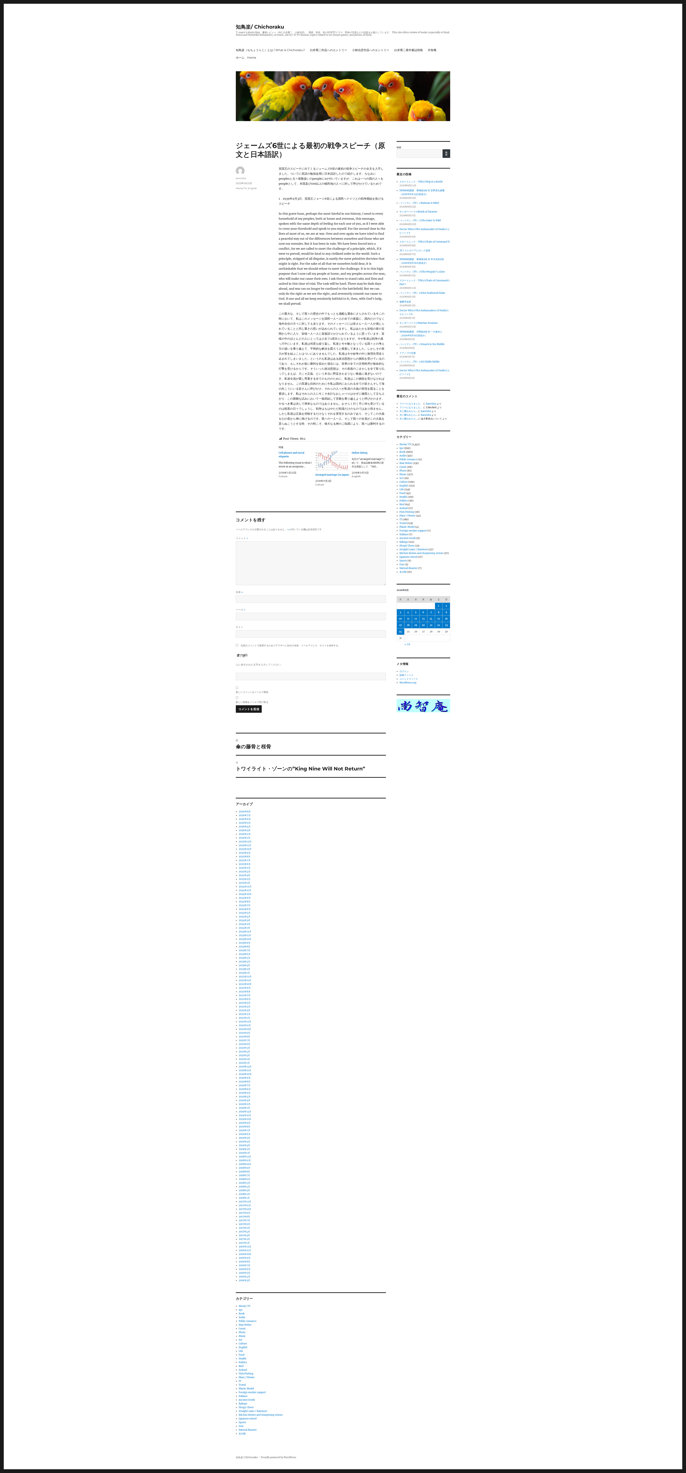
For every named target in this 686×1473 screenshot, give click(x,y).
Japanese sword (248, 1418)
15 (438, 618)
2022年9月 (245, 987)
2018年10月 (245, 1164)
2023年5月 (244, 957)
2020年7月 (244, 1085)
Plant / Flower (247, 1377)
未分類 (242, 1433)
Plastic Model (246, 1388)
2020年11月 (245, 1070)
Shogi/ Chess (246, 1407)
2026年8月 (245, 811)
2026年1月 (244, 837)
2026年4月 (245, 826)
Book (242, 1313)
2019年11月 (245, 1115)
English (252, 188)
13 (423, 618)
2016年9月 (244, 1257)
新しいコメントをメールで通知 (252, 692)
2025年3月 (244, 875)
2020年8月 (244, 1081)
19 (415, 625)
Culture (243, 1343)
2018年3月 (244, 1190)
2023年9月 (244, 942)
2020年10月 (245, 1074)
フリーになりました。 (411, 403)
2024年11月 (245, 890)
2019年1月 (244, 1152)
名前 (239, 592)
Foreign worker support (252, 1392)
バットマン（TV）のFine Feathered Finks (422, 292)
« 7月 (407, 644)
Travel (242, 1384)
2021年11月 (245, 1025)
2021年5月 (244, 1047)
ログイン (404, 671)
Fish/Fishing (246, 1373)
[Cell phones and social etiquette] (297, 464)
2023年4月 (244, 961)
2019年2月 (244, 1149)
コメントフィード (408, 678)
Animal (243, 1369)
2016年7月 (244, 1265)
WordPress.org (407, 682)
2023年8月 (244, 946)
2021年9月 (244, 1032)
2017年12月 (245, 1201)
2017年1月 (244, 1242)
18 (408, 625)
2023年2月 (244, 969)
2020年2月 (244, 1104)
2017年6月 (244, 1224)
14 (431, 618)
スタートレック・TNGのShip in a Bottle (421, 181)
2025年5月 (244, 867)
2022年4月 (244, 1006)
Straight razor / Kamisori (253, 1411)
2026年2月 (245, 834)
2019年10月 (245, 1119)
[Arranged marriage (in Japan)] (332, 460)
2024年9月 (245, 897)
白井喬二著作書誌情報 (408, 50)
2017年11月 (245, 1205)
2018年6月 (244, 1179)
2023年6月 (244, 954)
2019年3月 (244, 1145)
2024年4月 (244, 916)
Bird (241, 1366)
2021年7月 (244, 1040)
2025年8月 (244, 856)
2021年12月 (245, 1021)
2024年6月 (245, 909)
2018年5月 (244, 1182)
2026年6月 (245, 819)
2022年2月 (244, 1014)
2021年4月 (244, 1051)
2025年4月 (244, 871)
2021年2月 (244, 1059)
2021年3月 (244, 1055)
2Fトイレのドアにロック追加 (414, 250)
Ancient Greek (247, 1399)
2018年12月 (245, 1156)
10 (400, 618)
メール (240, 609)
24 (400, 631)
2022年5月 (244, 1002)
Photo (242, 1332)
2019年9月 (244, 1122)
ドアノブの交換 (407, 352)
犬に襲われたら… (408, 411)
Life (241, 1351)
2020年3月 (244, 1100)
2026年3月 (244, 830)
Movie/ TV (241, 188)
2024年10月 (245, 894)
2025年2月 (244, 879)
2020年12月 (245, 1066)
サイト (239, 627)
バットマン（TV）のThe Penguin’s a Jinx (422, 271)
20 (423, 625)
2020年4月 (244, 1096)
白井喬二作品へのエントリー (328, 50)
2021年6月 (244, 1044)
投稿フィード (406, 675)
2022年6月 (245, 999)
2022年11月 (245, 980)
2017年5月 (244, 1227)
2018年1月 (244, 1197)
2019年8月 (244, 1126)
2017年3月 (244, 1235)
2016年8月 (244, 1261)
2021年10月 (245, 1029)
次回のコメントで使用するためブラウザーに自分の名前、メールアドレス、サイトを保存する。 (290, 645)
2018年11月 (245, 1160)
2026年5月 (245, 822)
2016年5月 (244, 1272)
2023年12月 (245, 931)
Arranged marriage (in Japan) (332, 474)
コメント (242, 538)
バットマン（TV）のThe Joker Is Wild (420, 220)
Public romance (247, 1321)
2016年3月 (244, 1280)
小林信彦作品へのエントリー (370, 50)
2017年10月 (245, 1209)
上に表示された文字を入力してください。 (259, 664)
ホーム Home (246, 57)
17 (400, 625)
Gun (241, 1426)
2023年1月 (244, 972)
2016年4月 (244, 1276)
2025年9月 (245, 852)
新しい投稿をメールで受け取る (252, 702)
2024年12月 (245, 886)
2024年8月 (244, 901)
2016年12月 (245, 1246)
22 (438, 625)
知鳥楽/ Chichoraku (260, 27)
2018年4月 (244, 1186)
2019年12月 (245, 1111)
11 (408, 618)
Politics (243, 1362)
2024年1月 (244, 927)
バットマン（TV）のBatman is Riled (419, 202)
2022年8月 (244, 991)
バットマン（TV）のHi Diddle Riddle (419, 361)
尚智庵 (432, 50)
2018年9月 (244, 1167)
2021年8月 (244, 1036)
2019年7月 (244, 1130)
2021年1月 (244, 1062)
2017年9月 (244, 1212)
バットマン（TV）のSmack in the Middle (421, 344)
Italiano (243, 1396)
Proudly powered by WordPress (278, 1457)
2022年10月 (245, 984)
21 (431, 625)
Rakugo (243, 1403)
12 (415, 618)
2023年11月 (245, 935)
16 (446, 618)
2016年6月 (244, 1269)
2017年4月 (244, 1231)
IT (240, 1381)
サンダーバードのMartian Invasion (418, 322)
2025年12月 (245, 841)
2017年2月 (244, 1239)
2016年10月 (245, 1254)
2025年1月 (244, 882)
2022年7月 (244, 995)
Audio (242, 1317)
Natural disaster (248, 1429)
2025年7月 (244, 860)
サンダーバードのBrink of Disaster (418, 211)
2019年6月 (244, 1134)
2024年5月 (244, 912)
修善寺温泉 (405, 301)
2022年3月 (244, 1010)
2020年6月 (245, 1089)
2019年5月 (244, 1137)
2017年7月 (244, 1220)
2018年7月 (244, 1175)
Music (242, 1336)
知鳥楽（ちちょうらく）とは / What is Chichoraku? (270, 50)
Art (240, 1339)
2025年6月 (245, 864)
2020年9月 (245, 1077)
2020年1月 (244, 1107)
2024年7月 (244, 905)
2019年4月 (244, 1141)
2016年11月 (245, 1250)
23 (446, 625)
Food (241, 1354)
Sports (242, 1422)
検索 (399, 147)
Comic (242, 1328)
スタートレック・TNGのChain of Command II (424, 241)
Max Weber (245, 1324)
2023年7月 (244, 950)
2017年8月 (244, 1216)
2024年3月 (244, 920)
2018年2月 (244, 1194)
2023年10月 (245, 939)
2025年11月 (245, 845)
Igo (240, 1309)
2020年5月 (244, 1092)
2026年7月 (245, 815)
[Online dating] (370, 464)
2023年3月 (244, 965)
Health (242, 1358)
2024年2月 (244, 924)
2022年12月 (245, 976)
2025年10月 (245, 849)
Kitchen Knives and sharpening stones (261, 1414)
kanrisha (241, 178)
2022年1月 (244, 1017)
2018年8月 (244, 1171)
